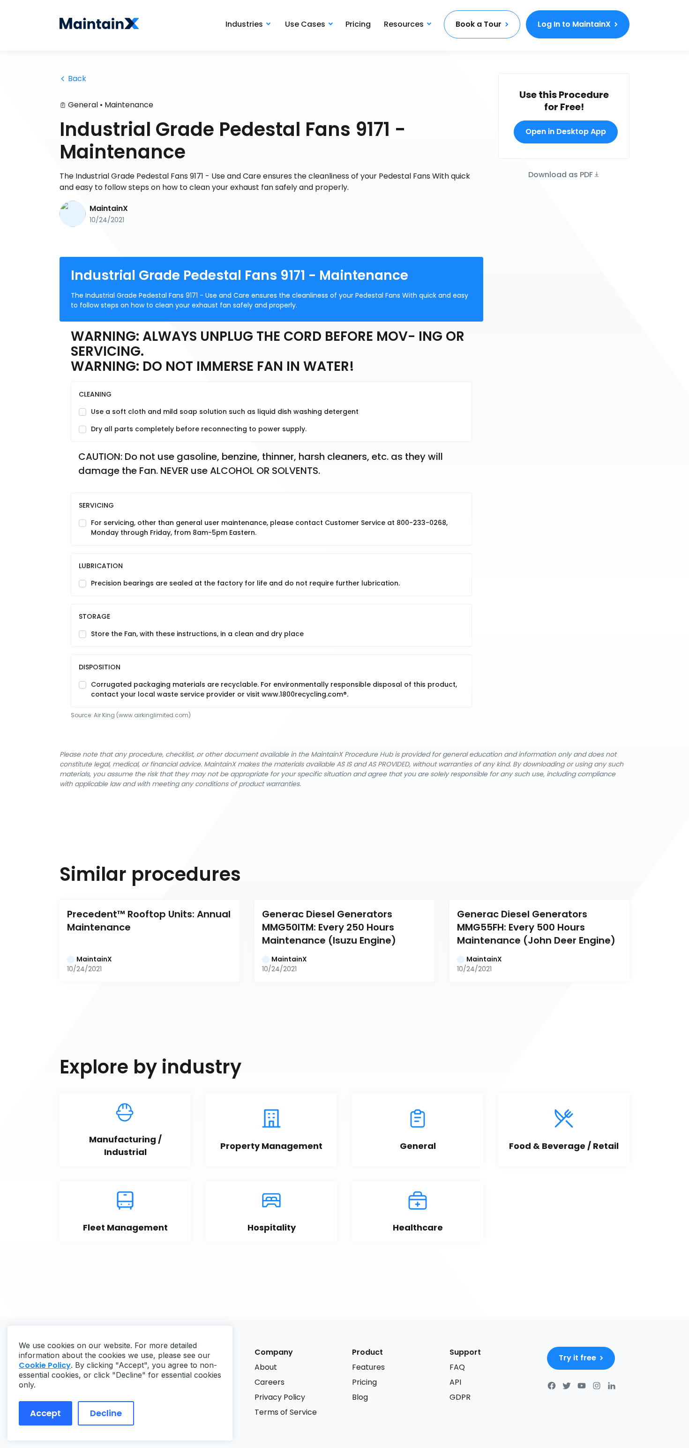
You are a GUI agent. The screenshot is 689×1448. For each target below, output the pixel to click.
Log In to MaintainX (574, 24)
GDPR (460, 1397)
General (83, 104)
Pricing (358, 24)
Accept (45, 1413)
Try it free (577, 1357)
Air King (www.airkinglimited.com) (142, 715)
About (266, 1367)
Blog (360, 1397)
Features (368, 1367)
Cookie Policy (45, 1365)
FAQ (457, 1367)
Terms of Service (286, 1412)
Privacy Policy (280, 1397)
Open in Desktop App (565, 131)
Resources (404, 24)
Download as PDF (560, 174)
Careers (270, 1382)
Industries (244, 24)
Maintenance (129, 104)
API (455, 1382)
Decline (106, 1413)
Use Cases (305, 24)
